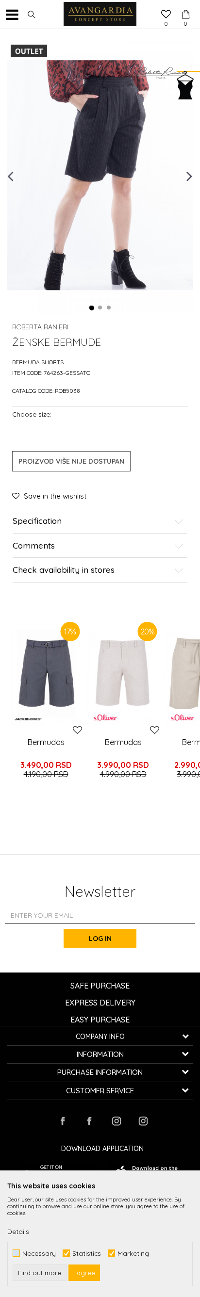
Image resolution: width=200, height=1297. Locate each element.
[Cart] (185, 5)
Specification (37, 521)
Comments (34, 546)
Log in (100, 938)
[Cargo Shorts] (46, 673)
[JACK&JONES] (28, 719)
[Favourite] (166, 15)
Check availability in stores (64, 570)
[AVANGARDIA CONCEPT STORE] (100, 14)
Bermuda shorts (38, 362)
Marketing (133, 1253)
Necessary (39, 1253)
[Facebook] (62, 1121)
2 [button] (100, 308)
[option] (100, 175)
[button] (31, 14)
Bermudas (46, 742)
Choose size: (31, 414)
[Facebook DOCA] (89, 1121)
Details (18, 1231)
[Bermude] (123, 673)
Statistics (86, 1253)
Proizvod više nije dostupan (71, 461)
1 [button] (91, 308)
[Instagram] (116, 1121)
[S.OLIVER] (105, 717)
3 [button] (109, 308)
